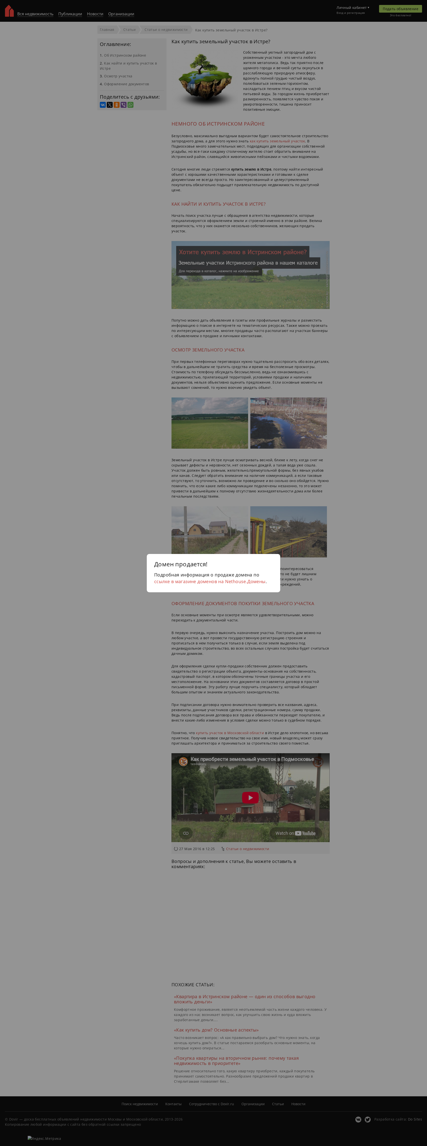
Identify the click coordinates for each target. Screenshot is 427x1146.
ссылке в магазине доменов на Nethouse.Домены (210, 581)
